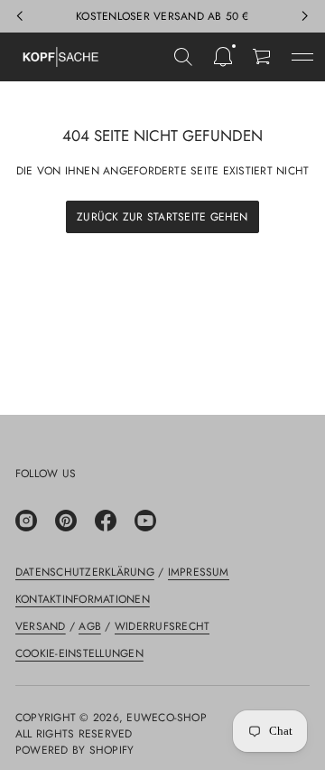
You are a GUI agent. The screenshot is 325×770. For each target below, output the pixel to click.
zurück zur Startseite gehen (162, 217)
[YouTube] (145, 520)
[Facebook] (105, 520)
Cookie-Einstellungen (79, 653)
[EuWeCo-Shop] (60, 57)
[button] (183, 57)
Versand (40, 626)
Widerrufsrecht (162, 626)
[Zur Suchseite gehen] (183, 57)
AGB (90, 626)
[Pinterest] (66, 520)
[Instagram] (26, 520)
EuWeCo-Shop (166, 717)
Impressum (198, 572)
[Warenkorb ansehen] (263, 57)
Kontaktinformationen (82, 599)
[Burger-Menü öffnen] (302, 57)
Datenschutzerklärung (84, 572)
